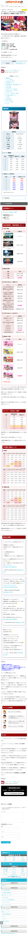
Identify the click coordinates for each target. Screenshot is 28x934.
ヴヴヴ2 (14, 873)
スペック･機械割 (8, 79)
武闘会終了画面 (8, 91)
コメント (3, 811)
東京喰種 (5, 869)
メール (2, 831)
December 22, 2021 (19, 622)
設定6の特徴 (8, 99)
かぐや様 (5, 871)
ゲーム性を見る (5, 198)
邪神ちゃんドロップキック (7, 895)
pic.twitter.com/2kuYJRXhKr (10, 619)
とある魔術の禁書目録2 (6, 892)
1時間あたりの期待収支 (10, 81)
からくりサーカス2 (5, 909)
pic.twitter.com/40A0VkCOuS (10, 587)
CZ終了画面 (8, 86)
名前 (2, 826)
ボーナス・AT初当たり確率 (11, 93)
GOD (22, 871)
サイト (2, 836)
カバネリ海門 (5, 868)
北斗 (14, 868)
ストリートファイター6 (6, 904)
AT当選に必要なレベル (20, 63)
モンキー (5, 874)
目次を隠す (15, 76)
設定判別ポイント (9, 82)
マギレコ (23, 873)
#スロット (9, 565)
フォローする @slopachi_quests (13, 793)
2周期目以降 (8, 98)
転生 (23, 868)
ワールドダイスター (6, 902)
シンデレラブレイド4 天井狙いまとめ (12, 71)
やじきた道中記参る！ (6, 890)
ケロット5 (4, 923)
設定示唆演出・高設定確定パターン (13, 84)
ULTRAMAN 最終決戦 (6, 914)
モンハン (5, 873)
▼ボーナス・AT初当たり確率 (9, 212)
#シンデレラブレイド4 (10, 585)
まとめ (6, 103)
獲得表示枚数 (8, 87)
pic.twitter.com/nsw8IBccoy (10, 567)
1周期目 (7, 96)
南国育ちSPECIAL (5, 921)
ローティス (4, 918)
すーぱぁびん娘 (5, 897)
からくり (14, 871)
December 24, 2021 (8, 592)
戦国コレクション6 (5, 911)
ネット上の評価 (8, 101)
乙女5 (22, 869)
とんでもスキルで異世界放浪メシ (8, 899)
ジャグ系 (23, 874)
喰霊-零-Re (4, 885)
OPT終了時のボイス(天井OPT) (11, 90)
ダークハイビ (4, 928)
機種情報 (7, 78)
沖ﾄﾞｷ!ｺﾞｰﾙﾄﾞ (14, 874)
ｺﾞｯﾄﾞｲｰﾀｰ (14, 869)
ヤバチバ (3, 916)
